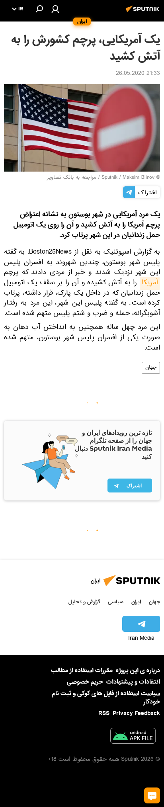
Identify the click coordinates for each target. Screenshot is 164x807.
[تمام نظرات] (152, 795)
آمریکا (150, 283)
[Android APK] (133, 737)
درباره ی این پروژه (138, 670)
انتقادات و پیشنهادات (133, 682)
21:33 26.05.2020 (138, 74)
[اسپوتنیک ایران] (144, 13)
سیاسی (115, 601)
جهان (150, 368)
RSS (103, 713)
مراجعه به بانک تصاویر (71, 178)
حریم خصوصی (85, 682)
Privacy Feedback (136, 713)
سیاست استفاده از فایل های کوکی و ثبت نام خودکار (106, 697)
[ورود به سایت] (55, 9)
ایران (136, 601)
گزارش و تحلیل (84, 601)
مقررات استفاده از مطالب (82, 670)
